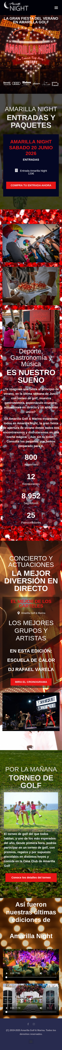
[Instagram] (34, 1024)
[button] (56, 7)
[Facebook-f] (28, 1024)
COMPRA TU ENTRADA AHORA (31, 185)
